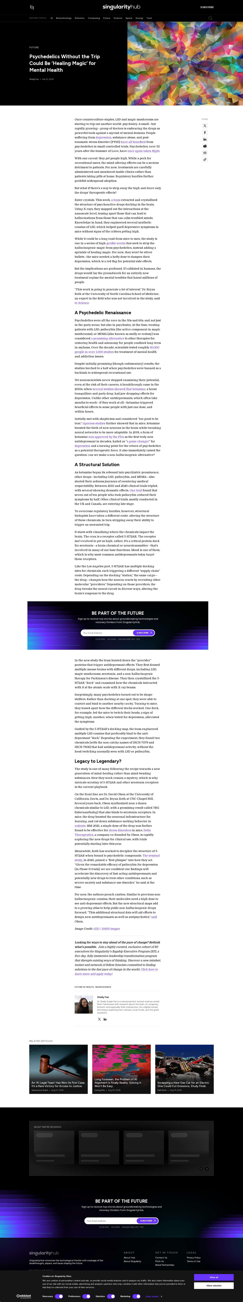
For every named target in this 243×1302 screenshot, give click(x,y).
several (98, 389)
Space (129, 18)
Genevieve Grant (40, 1090)
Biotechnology (64, 18)
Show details (152, 1296)
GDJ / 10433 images (106, 928)
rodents (80, 825)
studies (109, 389)
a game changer (138, 441)
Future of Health (84, 987)
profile (111, 243)
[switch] (86, 1296)
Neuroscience (103, 987)
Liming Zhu (99, 1090)
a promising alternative (107, 338)
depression (103, 137)
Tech (149, 18)
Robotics (80, 18)
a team (115, 200)
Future (106, 18)
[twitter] (99, 1019)
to (82, 303)
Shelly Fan (34, 79)
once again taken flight (143, 151)
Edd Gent (162, 1090)
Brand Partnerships (164, 1265)
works (120, 243)
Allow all (214, 1277)
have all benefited (133, 142)
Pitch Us (159, 1261)
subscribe (207, 7)
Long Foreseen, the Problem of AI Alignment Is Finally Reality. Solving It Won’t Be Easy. (117, 1083)
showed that (123, 389)
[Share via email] (205, 153)
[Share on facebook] (205, 132)
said (154, 917)
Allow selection (213, 1285)
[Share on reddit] (205, 146)
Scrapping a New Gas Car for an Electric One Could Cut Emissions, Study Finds (183, 1084)
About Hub (129, 1257)
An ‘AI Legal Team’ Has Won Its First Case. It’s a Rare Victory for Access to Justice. (58, 1084)
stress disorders (120, 830)
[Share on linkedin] (205, 139)
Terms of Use (193, 1261)
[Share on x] (205, 126)
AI (52, 18)
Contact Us (161, 1257)
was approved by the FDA (106, 437)
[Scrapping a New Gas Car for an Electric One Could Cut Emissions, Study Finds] (184, 1069)
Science (118, 18)
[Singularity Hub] (121, 7)
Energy (139, 18)
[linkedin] (105, 1019)
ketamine (138, 389)
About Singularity (132, 1261)
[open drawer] (32, 7)
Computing (94, 18)
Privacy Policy (194, 1257)
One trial (136, 490)
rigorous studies (94, 423)
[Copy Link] (205, 159)
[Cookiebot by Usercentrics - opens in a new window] (24, 1296)
